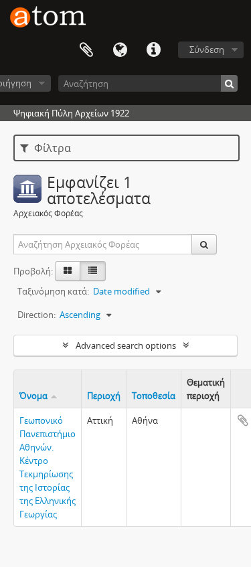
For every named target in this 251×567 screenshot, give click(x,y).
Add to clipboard (243, 420)
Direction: (36, 315)
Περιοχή (103, 396)
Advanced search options (126, 345)
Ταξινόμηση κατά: (53, 291)
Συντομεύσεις (153, 50)
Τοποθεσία (153, 396)
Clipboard (86, 50)
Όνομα (33, 396)
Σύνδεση (206, 50)
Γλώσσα (120, 50)
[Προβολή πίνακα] (93, 271)
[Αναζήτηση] (229, 83)
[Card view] (67, 271)
